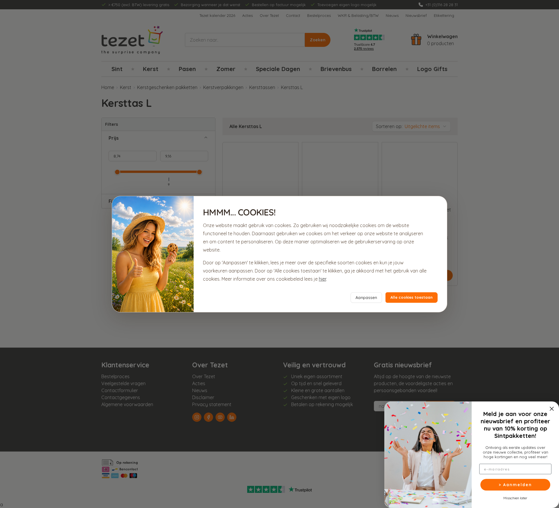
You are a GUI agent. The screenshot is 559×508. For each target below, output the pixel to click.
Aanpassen (366, 297)
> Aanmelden (515, 484)
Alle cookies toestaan (411, 297)
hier (322, 279)
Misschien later (515, 497)
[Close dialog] (551, 408)
